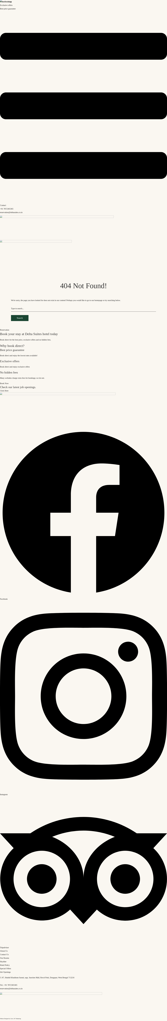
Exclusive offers (6, 5)
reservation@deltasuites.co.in (11, 212)
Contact (3, 205)
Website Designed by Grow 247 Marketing (10, 1018)
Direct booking (6, 2)
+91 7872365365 (6, 209)
